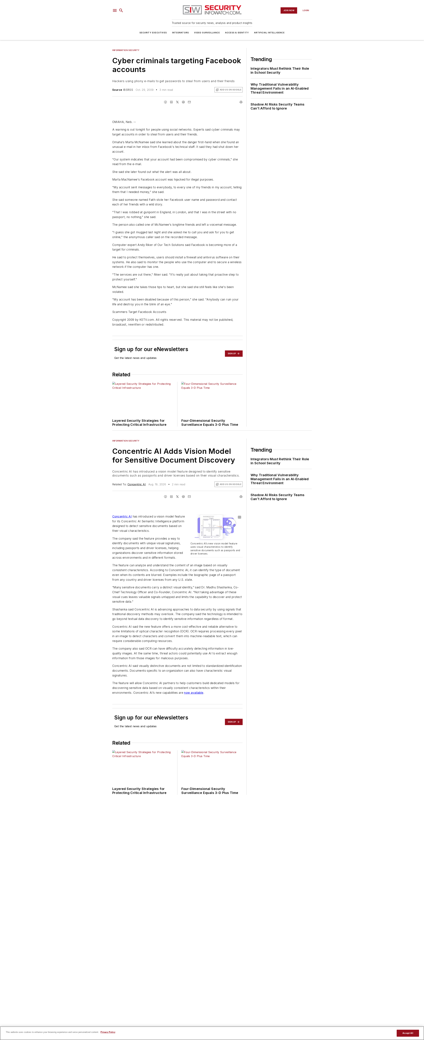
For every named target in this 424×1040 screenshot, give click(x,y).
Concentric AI (137, 484)
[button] (114, 10)
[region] (212, 1033)
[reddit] (183, 102)
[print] (241, 102)
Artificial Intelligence (269, 32)
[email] (189, 102)
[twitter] (177, 102)
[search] (121, 10)
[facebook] (165, 102)
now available (193, 692)
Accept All (407, 1033)
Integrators (180, 32)
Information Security (125, 50)
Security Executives (153, 32)
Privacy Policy (108, 1032)
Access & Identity (237, 32)
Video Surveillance (207, 32)
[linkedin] (171, 102)
